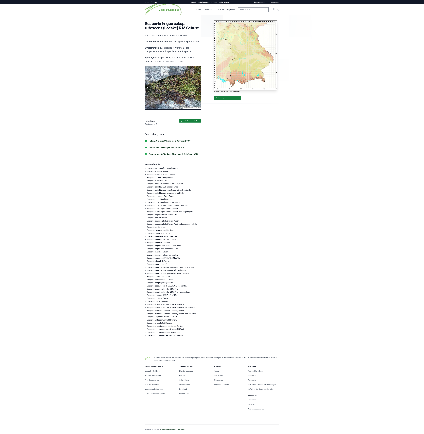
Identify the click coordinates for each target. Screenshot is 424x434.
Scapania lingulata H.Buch (157, 252)
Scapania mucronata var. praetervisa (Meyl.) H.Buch (168, 273)
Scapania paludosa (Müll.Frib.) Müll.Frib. (163, 295)
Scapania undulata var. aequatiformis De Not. (165, 326)
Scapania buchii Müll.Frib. (157, 181)
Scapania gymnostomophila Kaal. (160, 230)
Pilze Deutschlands (152, 380)
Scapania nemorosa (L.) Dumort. (160, 280)
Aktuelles (220, 10)
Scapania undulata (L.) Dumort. (159, 323)
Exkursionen (218, 380)
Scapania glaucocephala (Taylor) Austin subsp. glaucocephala (172, 224)
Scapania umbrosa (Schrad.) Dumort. (162, 320)
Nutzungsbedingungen (256, 409)
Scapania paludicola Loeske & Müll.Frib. (162, 289)
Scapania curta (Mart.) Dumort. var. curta (163, 202)
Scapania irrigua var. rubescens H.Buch (162, 249)
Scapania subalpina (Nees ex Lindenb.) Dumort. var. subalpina (171, 314)
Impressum (252, 400)
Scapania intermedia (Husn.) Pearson (162, 236)
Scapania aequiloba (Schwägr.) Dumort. (163, 168)
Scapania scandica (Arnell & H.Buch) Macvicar (165, 304)
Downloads (183, 389)
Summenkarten (184, 384)
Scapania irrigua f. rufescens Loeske (161, 239)
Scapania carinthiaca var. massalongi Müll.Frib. (165, 193)
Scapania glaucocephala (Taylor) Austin (163, 221)
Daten (198, 10)
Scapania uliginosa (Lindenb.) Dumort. (162, 317)
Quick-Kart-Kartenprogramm (155, 394)
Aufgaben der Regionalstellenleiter (261, 389)
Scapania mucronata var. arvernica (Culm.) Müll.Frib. (167, 270)
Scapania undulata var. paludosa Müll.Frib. (163, 332)
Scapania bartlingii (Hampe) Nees (160, 177)
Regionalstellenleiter (255, 371)
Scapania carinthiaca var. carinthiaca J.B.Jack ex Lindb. (169, 190)
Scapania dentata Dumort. (157, 218)
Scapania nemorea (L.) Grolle (158, 276)
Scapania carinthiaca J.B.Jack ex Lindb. (162, 187)
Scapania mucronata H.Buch (158, 264)
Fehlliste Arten (184, 394)
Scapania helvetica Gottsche (158, 233)
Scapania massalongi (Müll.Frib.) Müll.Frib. (163, 258)
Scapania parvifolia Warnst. (158, 298)
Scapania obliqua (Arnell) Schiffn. (160, 283)
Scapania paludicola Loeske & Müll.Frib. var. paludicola (168, 292)
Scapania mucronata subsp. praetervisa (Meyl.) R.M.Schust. (171, 267)
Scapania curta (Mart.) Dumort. (159, 199)
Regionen (231, 10)
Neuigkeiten (218, 375)
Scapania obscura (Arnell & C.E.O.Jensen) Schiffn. (167, 286)
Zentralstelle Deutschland (168, 429)
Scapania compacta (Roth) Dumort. (161, 196)
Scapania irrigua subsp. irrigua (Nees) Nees (164, 246)
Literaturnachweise (186, 371)
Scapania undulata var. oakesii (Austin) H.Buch (165, 329)
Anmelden (275, 2)
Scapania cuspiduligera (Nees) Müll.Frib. (163, 208)
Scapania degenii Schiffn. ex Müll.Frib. (162, 215)
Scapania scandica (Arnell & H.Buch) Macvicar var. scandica (171, 307)
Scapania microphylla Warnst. (158, 261)
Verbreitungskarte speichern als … (227, 98)
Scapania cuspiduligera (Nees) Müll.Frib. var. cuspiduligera (170, 211)
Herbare (182, 375)
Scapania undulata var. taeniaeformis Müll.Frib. (165, 335)
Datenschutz (252, 404)
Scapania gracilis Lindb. (156, 227)
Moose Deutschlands (152, 371)
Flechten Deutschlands (153, 375)
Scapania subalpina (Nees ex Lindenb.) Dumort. (166, 310)
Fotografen (252, 380)
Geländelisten (184, 380)
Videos (216, 371)
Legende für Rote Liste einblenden (190, 121)
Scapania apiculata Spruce (157, 171)
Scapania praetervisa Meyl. (157, 301)
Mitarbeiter (209, 10)
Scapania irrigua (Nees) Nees (158, 242)
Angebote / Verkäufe (221, 384)
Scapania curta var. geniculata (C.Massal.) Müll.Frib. (167, 205)
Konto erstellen (260, 2)
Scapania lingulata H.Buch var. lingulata (162, 255)
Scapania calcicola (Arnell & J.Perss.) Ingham (165, 184)
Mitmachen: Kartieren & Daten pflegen (262, 384)
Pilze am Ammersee (152, 384)
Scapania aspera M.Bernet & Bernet (161, 174)
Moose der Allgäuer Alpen (154, 389)
